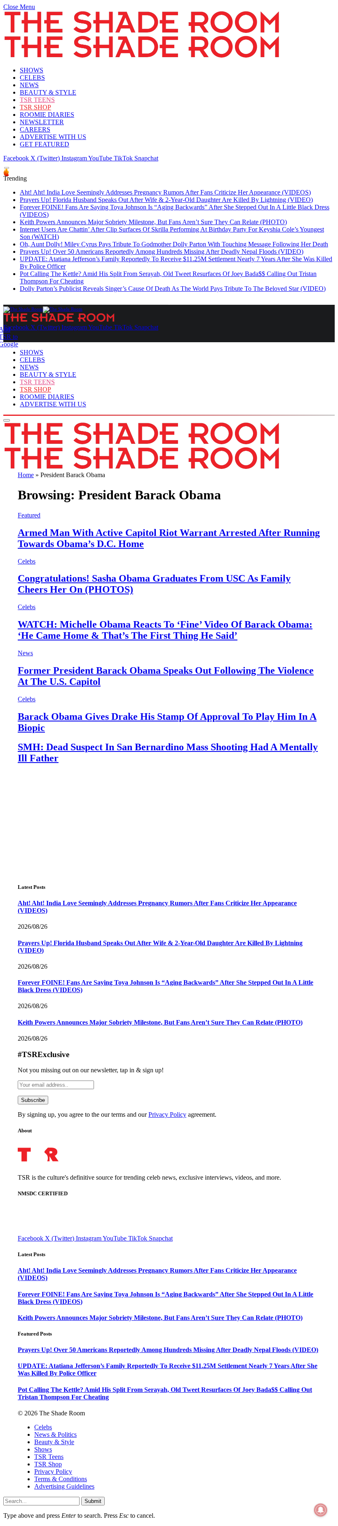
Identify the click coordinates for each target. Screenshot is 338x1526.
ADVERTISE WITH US (53, 136)
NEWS (29, 84)
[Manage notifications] (320, 1510)
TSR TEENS (37, 99)
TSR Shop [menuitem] (48, 1464)
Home (26, 474)
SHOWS (31, 70)
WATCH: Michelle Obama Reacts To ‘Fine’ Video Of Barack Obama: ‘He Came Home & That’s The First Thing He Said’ (165, 630)
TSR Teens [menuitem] (48, 1456)
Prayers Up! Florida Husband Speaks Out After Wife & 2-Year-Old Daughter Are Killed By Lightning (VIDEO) (166, 199)
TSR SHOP (35, 107)
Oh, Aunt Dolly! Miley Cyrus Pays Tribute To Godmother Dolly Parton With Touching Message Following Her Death (174, 244)
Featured (29, 515)
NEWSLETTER (42, 121)
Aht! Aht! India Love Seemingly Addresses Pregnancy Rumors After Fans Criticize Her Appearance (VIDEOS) (165, 192)
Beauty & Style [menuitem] (54, 1441)
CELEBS (32, 77)
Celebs (26, 561)
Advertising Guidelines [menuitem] (64, 1486)
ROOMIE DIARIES (47, 114)
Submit (92, 1501)
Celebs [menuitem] (43, 1427)
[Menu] (6, 168)
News (25, 652)
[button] (19, 6)
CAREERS (35, 129)
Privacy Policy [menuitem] (53, 1471)
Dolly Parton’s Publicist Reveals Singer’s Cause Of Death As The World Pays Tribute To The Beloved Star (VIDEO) (173, 288)
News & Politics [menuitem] (55, 1434)
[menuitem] (177, 1427)
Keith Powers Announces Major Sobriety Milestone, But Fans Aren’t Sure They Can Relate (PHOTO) (153, 221)
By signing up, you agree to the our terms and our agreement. (117, 1114)
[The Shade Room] (42, 308)
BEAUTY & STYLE (48, 92)
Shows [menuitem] (43, 1449)
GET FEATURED (44, 144)
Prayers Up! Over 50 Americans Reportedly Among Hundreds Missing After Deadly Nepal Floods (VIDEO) (161, 251)
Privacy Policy (167, 1114)
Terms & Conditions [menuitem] (60, 1478)
